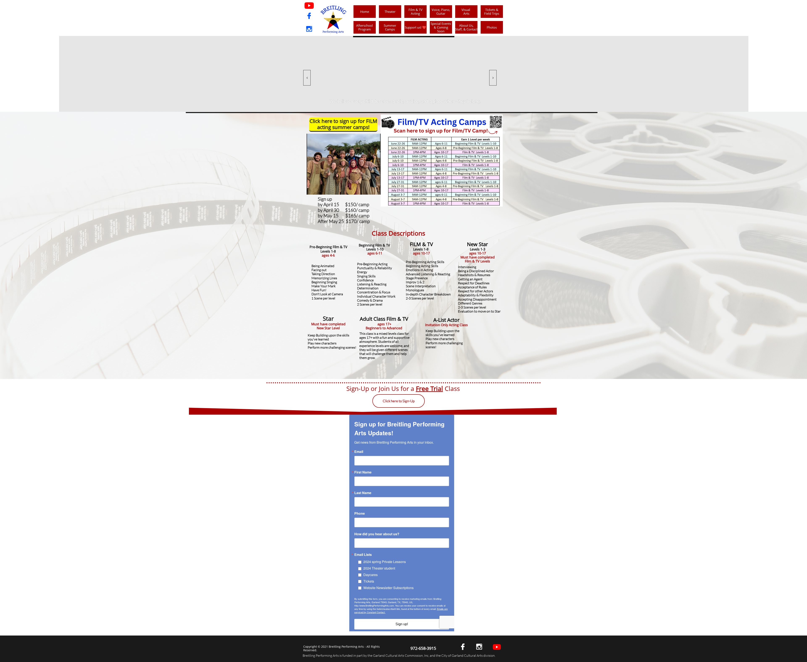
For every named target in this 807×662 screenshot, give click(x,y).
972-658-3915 (423, 648)
